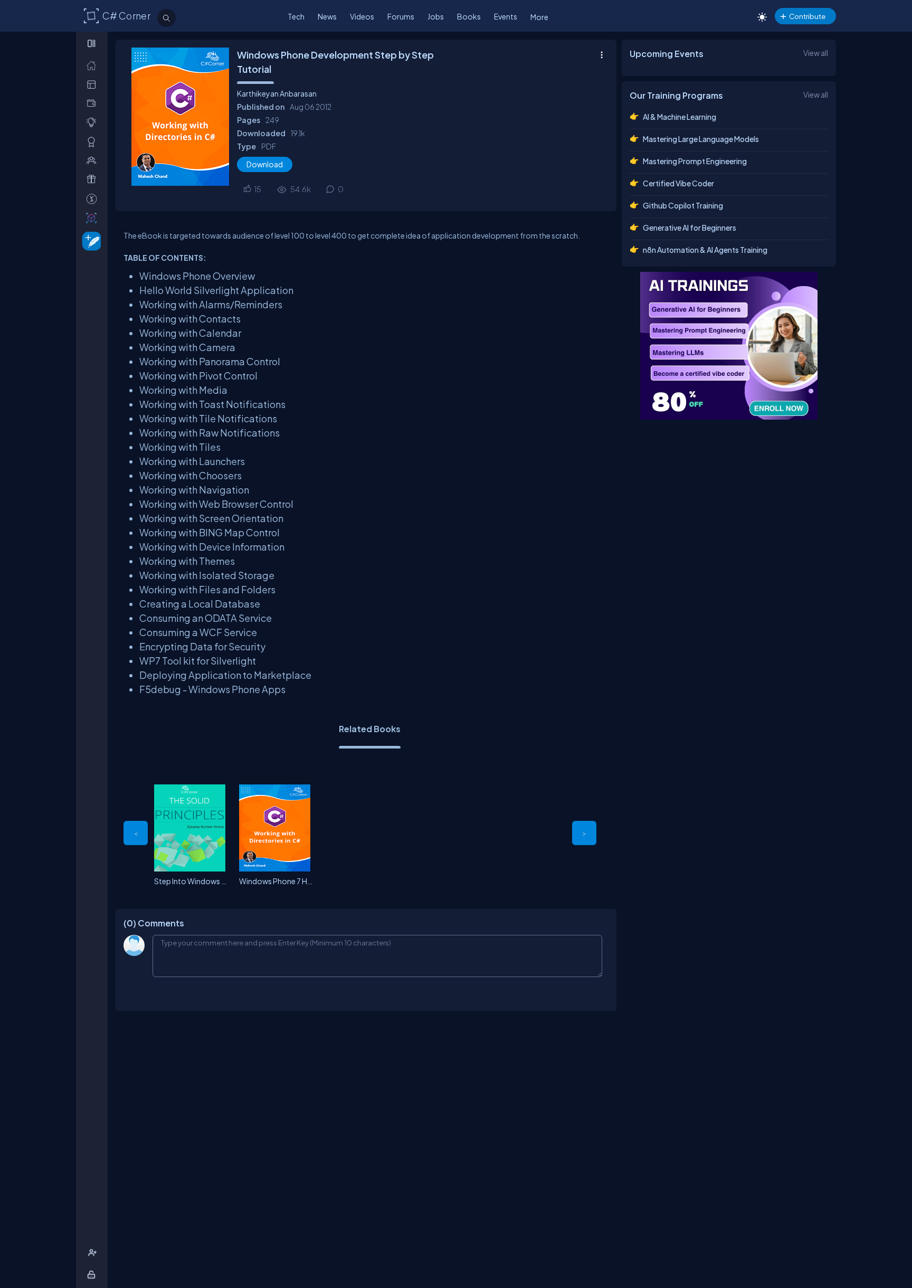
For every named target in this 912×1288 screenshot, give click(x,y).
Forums (400, 16)
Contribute (807, 16)
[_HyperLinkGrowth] (89, 240)
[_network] (94, 160)
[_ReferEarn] (94, 179)
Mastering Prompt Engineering (695, 161)
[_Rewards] (94, 199)
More (539, 17)
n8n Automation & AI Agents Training (705, 249)
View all (815, 53)
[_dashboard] (94, 84)
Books (469, 16)
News (327, 16)
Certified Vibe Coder (678, 183)
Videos (362, 16)
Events (505, 16)
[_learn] (94, 122)
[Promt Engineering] (729, 346)
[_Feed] (94, 65)
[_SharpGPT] (94, 218)
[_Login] (93, 1274)
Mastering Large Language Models (701, 139)
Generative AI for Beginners (689, 227)
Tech (296, 16)
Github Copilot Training (683, 205)
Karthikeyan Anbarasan (277, 93)
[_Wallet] (94, 103)
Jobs (436, 16)
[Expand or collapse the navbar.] (92, 43)
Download (264, 164)
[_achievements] (94, 141)
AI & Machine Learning (679, 116)
